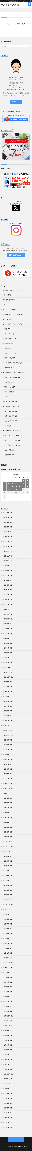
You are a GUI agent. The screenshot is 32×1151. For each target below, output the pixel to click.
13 (16, 486)
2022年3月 (6, 769)
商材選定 (7, 382)
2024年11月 (6, 614)
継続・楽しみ (8, 411)
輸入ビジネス (7, 309)
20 (16, 489)
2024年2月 (6, 657)
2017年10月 (6, 1025)
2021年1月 (6, 837)
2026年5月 (6, 527)
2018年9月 (6, 972)
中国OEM (6, 295)
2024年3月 (6, 653)
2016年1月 (6, 1127)
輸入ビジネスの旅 (10, 5)
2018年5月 (6, 992)
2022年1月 (6, 779)
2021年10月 (6, 793)
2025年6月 (6, 580)
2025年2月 (6, 599)
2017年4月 (6, 1054)
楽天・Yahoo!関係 (10, 377)
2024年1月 (6, 662)
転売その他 (8, 358)
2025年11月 (6, 556)
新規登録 (7, 343)
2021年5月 (6, 817)
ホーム (16, 1140)
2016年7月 (6, 1098)
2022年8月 (6, 745)
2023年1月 (6, 720)
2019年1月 (6, 953)
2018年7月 (6, 982)
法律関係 (7, 348)
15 (23, 486)
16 (27, 486)
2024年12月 (6, 609)
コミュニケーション (10, 440)
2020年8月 (6, 861)
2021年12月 (6, 783)
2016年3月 (6, 1117)
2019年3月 (6, 943)
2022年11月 (6, 730)
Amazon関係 (8, 338)
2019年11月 (6, 904)
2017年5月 (6, 1050)
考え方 (6, 426)
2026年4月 (6, 532)
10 (4, 486)
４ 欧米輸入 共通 (9, 406)
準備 (5, 329)
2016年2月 (6, 1122)
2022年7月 (6, 749)
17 (4, 489)
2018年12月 (6, 958)
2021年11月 (6, 788)
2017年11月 (6, 1021)
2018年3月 (6, 1001)
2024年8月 (6, 628)
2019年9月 (6, 914)
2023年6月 (6, 696)
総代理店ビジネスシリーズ (11, 290)
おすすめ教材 (8, 450)
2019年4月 (6, 938)
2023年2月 (6, 716)
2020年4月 (6, 880)
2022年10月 (6, 735)
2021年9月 (6, 798)
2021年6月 (6, 812)
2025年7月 (6, 575)
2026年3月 (6, 536)
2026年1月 (6, 546)
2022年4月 (6, 764)
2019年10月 (6, 909)
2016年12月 (6, 1074)
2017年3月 (6, 1059)
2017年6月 (6, 1045)
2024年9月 (6, 624)
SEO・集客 (8, 392)
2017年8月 (6, 1035)
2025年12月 (6, 551)
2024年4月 (6, 648)
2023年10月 (6, 677)
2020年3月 (6, 885)
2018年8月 (6, 977)
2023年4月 (6, 706)
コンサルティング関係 (11, 435)
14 (19, 486)
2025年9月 (6, 565)
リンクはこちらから (16, 223)
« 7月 (4, 498)
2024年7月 (6, 633)
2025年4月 (6, 590)
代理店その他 (8, 401)
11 (8, 486)
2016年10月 (6, 1084)
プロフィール (16, 102)
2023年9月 (6, 682)
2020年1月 (6, 895)
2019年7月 (6, 924)
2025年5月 (6, 585)
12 (12, 486)
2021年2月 (6, 832)
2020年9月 (6, 856)
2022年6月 (6, 754)
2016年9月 (6, 1088)
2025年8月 (6, 570)
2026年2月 (6, 541)
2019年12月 (6, 900)
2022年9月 (6, 740)
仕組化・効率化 (9, 421)
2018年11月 (6, 962)
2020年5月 (6, 875)
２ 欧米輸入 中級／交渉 (11, 363)
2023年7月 (6, 691)
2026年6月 (6, 522)
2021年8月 (6, 803)
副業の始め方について (16, 255)
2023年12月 (6, 667)
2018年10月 (6, 967)
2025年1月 (6, 604)
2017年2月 (6, 1064)
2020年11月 (6, 846)
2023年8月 (6, 687)
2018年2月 (6, 1006)
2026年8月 (6, 512)
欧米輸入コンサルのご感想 (11, 314)
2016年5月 (6, 1108)
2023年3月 (6, 711)
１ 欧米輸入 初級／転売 (11, 324)
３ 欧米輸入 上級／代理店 (12, 372)
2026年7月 (6, 517)
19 (12, 489)
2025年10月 (6, 561)
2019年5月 (6, 933)
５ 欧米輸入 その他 (10, 430)
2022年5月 (6, 759)
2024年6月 (6, 638)
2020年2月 (6, 890)
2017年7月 (6, 1040)
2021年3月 (6, 827)
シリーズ (5, 319)
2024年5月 (6, 643)
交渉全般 (7, 367)
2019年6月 (6, 929)
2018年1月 (6, 1011)
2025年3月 (6, 595)
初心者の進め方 (8, 300)
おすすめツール (9, 353)
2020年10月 (6, 851)
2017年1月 (6, 1069)
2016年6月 (6, 1103)
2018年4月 (6, 996)
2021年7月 (6, 808)
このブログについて (10, 445)
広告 (5, 396)
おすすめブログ (9, 455)
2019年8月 (6, 919)
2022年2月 (6, 774)
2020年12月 (6, 841)
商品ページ (8, 387)
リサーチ (7, 334)
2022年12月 (6, 725)
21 (19, 489)
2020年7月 (6, 866)
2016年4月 (6, 1113)
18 (8, 489)
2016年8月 (6, 1093)
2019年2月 (6, 948)
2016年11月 (6, 1079)
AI (3, 304)
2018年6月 (6, 987)
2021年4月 (6, 822)
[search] (29, 46)
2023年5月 (6, 701)
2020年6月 (6, 871)
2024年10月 (6, 619)
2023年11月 (6, 672)
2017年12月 (6, 1016)
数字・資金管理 (9, 416)
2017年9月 (6, 1030)
